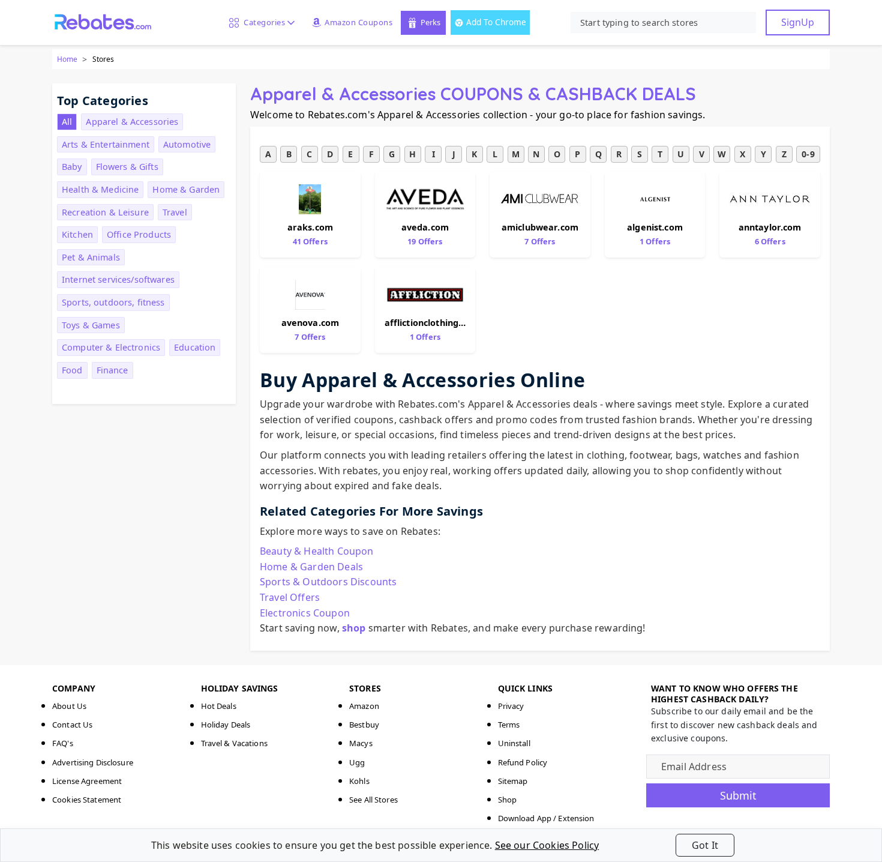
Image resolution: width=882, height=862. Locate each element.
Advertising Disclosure (92, 762)
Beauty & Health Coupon (317, 551)
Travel (175, 212)
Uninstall (514, 743)
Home (67, 59)
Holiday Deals (226, 724)
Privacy (511, 706)
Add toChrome (496, 22)
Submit (738, 795)
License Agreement (87, 781)
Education (194, 347)
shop (354, 627)
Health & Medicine (100, 189)
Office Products (139, 234)
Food (72, 370)
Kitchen (77, 234)
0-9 (808, 154)
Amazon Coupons (358, 22)
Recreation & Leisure (105, 212)
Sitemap (513, 781)
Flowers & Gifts (127, 166)
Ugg (357, 762)
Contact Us (72, 724)
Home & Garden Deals (311, 566)
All (67, 121)
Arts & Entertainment (105, 144)
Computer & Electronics (111, 347)
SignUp (797, 22)
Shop (507, 799)
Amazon (364, 706)
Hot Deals (218, 706)
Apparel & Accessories (132, 121)
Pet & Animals (91, 257)
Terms (509, 724)
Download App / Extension (546, 818)
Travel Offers (290, 597)
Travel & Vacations (234, 743)
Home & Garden (186, 189)
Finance (112, 370)
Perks (430, 22)
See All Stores (373, 799)
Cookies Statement (86, 799)
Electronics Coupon (305, 612)
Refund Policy (523, 762)
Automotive (187, 144)
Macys (361, 743)
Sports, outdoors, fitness (113, 302)
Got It (705, 845)
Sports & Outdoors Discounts (328, 581)
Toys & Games (91, 325)
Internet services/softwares (118, 279)
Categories (262, 22)
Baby (72, 166)
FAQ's (62, 743)
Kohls (359, 781)
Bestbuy (364, 724)
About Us (69, 706)
